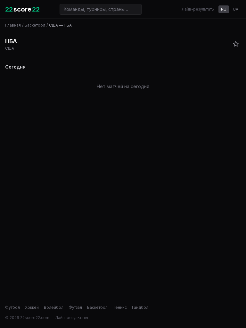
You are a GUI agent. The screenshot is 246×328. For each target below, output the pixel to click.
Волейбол (53, 307)
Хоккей (32, 307)
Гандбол (140, 307)
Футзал (75, 307)
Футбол (12, 307)
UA (235, 9)
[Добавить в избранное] (236, 44)
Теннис (120, 307)
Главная (13, 25)
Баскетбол (35, 25)
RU (223, 9)
